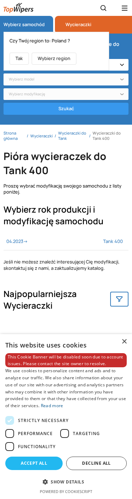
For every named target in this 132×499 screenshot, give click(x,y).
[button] (66, 481)
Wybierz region (54, 58)
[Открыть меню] (124, 8)
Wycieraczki (78, 25)
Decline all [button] (96, 463)
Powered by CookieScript (66, 491)
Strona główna (11, 135)
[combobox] (66, 79)
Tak (19, 58)
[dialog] (66, 416)
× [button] (124, 341)
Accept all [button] (34, 463)
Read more (52, 406)
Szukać (66, 108)
